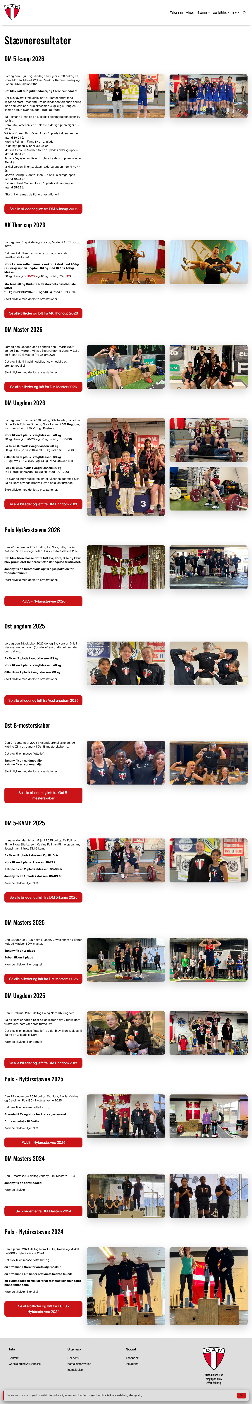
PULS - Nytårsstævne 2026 (43, 601)
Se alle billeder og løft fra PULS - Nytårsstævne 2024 (43, 1309)
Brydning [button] (202, 12)
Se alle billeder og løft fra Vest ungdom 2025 (43, 700)
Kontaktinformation (79, 1364)
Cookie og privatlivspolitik (25, 1364)
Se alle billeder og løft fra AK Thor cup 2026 (43, 313)
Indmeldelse (75, 1369)
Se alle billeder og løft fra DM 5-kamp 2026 (43, 209)
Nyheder (190, 12)
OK (242, 1395)
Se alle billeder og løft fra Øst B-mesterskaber (43, 795)
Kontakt (14, 1358)
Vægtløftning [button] (220, 12)
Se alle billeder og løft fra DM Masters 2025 (43, 979)
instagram (132, 1364)
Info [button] (234, 12)
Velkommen (176, 12)
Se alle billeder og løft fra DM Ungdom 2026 (43, 504)
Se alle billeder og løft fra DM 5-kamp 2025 (43, 897)
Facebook (132, 1358)
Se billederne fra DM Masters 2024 (43, 1211)
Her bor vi (74, 1358)
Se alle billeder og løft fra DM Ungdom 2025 (43, 1063)
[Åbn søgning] (244, 12)
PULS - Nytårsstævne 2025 (43, 1142)
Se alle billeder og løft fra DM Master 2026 (43, 387)
